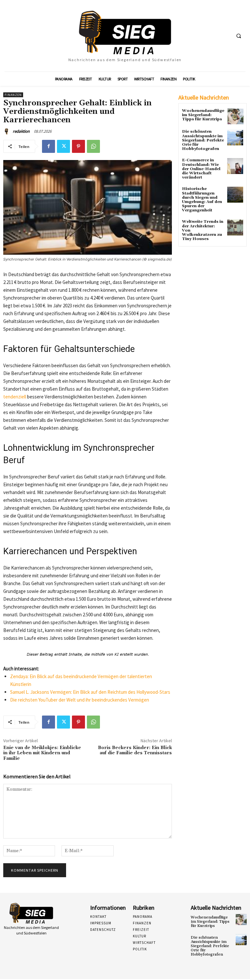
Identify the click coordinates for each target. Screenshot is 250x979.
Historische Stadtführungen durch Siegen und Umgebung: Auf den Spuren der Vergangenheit (202, 199)
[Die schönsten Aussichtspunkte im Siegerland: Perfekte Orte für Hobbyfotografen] (235, 137)
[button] (238, 36)
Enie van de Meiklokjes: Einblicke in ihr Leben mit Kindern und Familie (42, 753)
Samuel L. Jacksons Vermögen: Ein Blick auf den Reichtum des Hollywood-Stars (90, 692)
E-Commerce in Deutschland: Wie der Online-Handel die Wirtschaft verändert (201, 169)
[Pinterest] (78, 146)
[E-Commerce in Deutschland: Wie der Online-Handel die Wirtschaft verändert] (235, 166)
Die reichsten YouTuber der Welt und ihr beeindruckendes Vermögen (79, 700)
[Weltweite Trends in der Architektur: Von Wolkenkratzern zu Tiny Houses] (235, 227)
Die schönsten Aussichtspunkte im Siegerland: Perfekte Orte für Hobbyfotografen (203, 140)
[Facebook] (48, 146)
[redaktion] (7, 131)
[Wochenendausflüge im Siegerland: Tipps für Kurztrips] (235, 117)
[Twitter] (63, 146)
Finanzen (13, 95)
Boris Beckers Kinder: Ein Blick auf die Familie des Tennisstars (135, 750)
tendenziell (14, 397)
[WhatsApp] (93, 146)
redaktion (21, 131)
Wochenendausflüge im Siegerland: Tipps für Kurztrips (203, 115)
